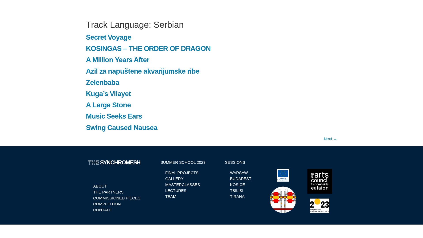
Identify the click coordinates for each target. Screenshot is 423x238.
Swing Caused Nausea (121, 128)
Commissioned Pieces (279, 9)
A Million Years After (117, 60)
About (187, 9)
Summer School (215, 9)
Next (330, 139)
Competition (317, 9)
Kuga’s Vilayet (108, 94)
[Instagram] (113, 174)
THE (100, 9)
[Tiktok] (124, 174)
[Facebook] (102, 174)
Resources (345, 9)
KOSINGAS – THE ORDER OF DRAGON (148, 48)
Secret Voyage (108, 37)
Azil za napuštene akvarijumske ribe (142, 71)
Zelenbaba (102, 82)
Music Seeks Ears (114, 116)
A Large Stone (108, 105)
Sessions (244, 9)
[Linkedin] (91, 174)
